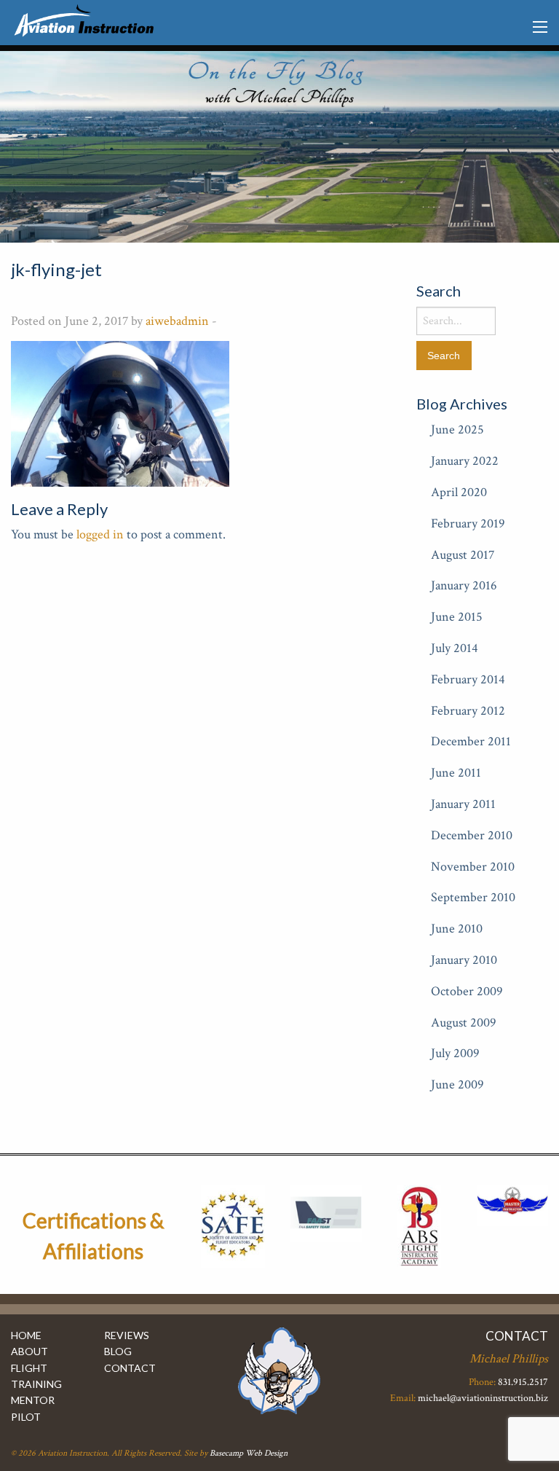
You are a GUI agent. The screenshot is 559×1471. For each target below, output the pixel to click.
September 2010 (473, 897)
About (29, 1351)
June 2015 (457, 616)
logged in (100, 534)
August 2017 (462, 554)
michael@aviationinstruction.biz (483, 1398)
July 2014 (454, 648)
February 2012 (468, 710)
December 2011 (471, 741)
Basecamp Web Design (249, 1453)
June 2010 (457, 928)
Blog (118, 1351)
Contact (130, 1368)
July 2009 (455, 1053)
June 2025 (457, 429)
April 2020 (459, 492)
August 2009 (463, 1022)
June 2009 (457, 1084)
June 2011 (456, 772)
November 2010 (473, 866)
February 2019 (468, 523)
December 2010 (471, 835)
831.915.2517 (523, 1382)
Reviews (126, 1335)
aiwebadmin (177, 321)
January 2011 (463, 804)
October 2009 (467, 991)
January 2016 (464, 585)
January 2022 (465, 460)
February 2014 (468, 679)
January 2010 (464, 960)
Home (26, 1335)
